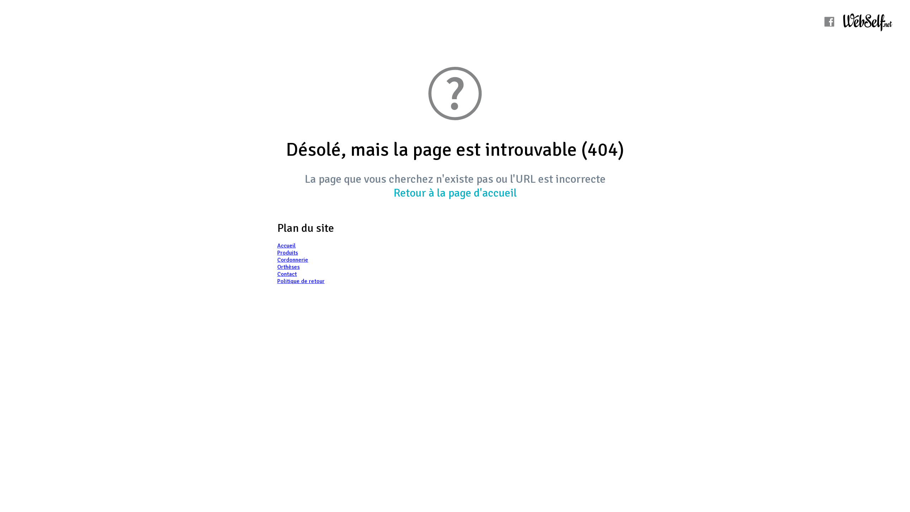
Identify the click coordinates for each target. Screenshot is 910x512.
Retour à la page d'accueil (455, 193)
